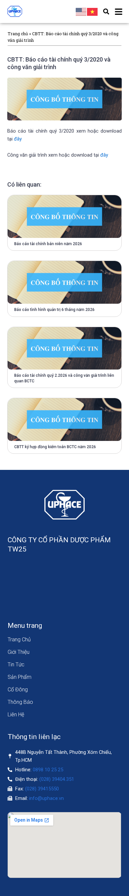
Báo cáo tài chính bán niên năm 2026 (48, 244)
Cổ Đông (18, 689)
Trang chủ (18, 33)
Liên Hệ (16, 714)
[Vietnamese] (92, 11)
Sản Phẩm (19, 677)
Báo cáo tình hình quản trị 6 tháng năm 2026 (54, 309)
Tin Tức (16, 664)
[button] (106, 11)
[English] (81, 11)
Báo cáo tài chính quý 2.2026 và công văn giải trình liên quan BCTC (64, 378)
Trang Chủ (19, 639)
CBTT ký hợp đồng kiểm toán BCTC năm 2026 (55, 447)
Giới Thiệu (18, 652)
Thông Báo (20, 702)
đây (18, 139)
